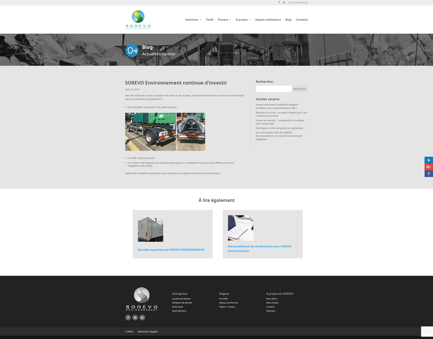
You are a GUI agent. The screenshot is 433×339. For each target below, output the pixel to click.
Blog (288, 19)
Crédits (129, 331)
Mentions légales (148, 331)
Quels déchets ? (179, 310)
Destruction (177, 306)
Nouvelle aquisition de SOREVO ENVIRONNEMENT (171, 250)
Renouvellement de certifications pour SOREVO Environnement (259, 248)
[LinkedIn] (135, 317)
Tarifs (209, 19)
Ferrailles (223, 298)
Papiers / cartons (227, 306)
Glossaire (270, 310)
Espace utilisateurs (268, 19)
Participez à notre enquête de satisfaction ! (280, 128)
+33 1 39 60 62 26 (298, 3)
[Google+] (142, 317)
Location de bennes (181, 298)
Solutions (191, 19)
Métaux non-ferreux (228, 302)
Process (223, 19)
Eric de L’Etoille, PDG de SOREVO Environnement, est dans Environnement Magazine (279, 136)
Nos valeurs (271, 298)
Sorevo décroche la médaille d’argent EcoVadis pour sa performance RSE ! (277, 106)
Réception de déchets (182, 302)
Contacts (302, 19)
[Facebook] (128, 317)
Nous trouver (272, 302)
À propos (242, 19)
